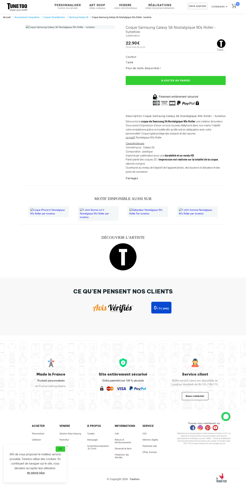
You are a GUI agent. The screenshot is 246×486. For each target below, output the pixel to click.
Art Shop (97, 6)
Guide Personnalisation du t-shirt (98, 447)
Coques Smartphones (54, 17)
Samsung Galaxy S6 (78, 17)
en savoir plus (36, 472)
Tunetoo (91, 433)
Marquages (92, 440)
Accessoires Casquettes (26, 17)
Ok (60, 449)
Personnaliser (68, 6)
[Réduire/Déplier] (225, 416)
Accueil (7, 17)
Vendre (125, 6)
